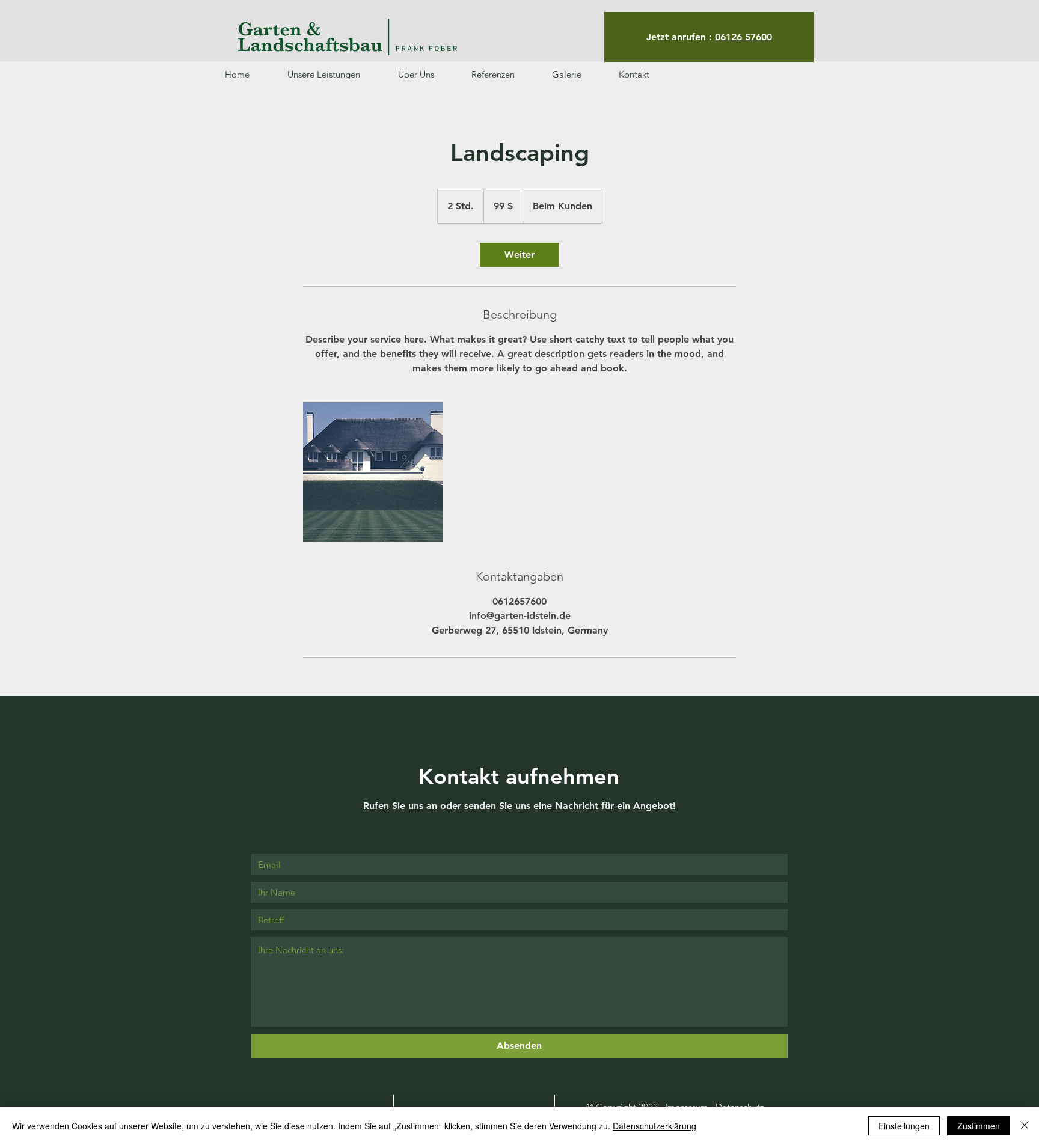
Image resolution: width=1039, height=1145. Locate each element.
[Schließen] (1024, 1125)
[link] (519, 255)
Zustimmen (978, 1126)
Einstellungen (904, 1126)
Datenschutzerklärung (654, 1126)
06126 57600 (743, 37)
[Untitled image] (373, 472)
